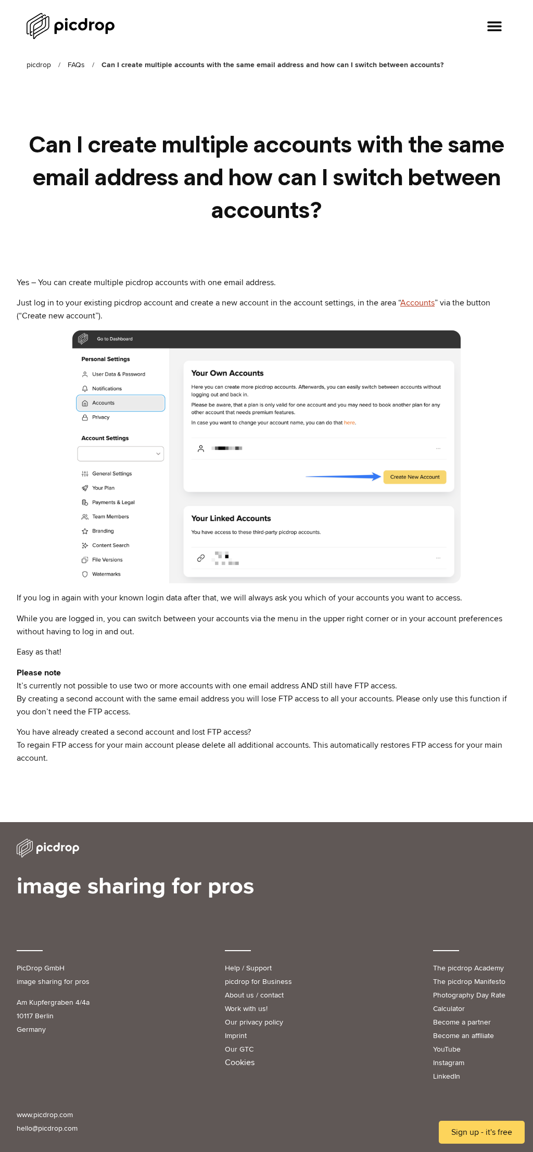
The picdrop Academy (468, 968)
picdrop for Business (258, 981)
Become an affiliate (463, 1035)
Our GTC (239, 1049)
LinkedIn (446, 1076)
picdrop (39, 64)
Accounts (417, 303)
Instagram (448, 1062)
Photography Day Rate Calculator (469, 1002)
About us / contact (254, 995)
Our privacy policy (254, 1022)
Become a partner (462, 1022)
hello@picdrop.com (47, 1128)
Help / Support (248, 968)
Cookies (240, 1062)
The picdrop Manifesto (469, 981)
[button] (494, 26)
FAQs (76, 64)
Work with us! (246, 1008)
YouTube (447, 1049)
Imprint (236, 1035)
